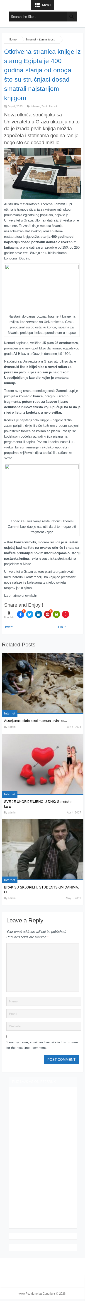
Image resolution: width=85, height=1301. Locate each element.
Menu (46, 5)
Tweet (9, 627)
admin (12, 726)
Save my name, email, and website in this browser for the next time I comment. (42, 1044)
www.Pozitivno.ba (30, 1293)
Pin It (62, 627)
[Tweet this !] (29, 614)
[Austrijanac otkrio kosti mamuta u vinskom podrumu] (42, 683)
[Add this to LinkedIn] (38, 614)
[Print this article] (56, 614)
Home (13, 39)
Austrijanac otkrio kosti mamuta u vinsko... (35, 721)
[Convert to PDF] (65, 614)
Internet (31, 39)
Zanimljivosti (47, 39)
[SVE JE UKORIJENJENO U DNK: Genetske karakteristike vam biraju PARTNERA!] (42, 764)
